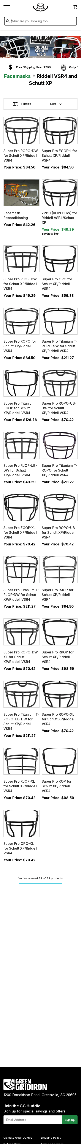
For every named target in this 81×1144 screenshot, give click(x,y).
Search (72, 22)
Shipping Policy (51, 1137)
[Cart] (75, 7)
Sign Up (70, 1120)
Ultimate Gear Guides (17, 1137)
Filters (26, 104)
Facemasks (17, 76)
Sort (53, 104)
